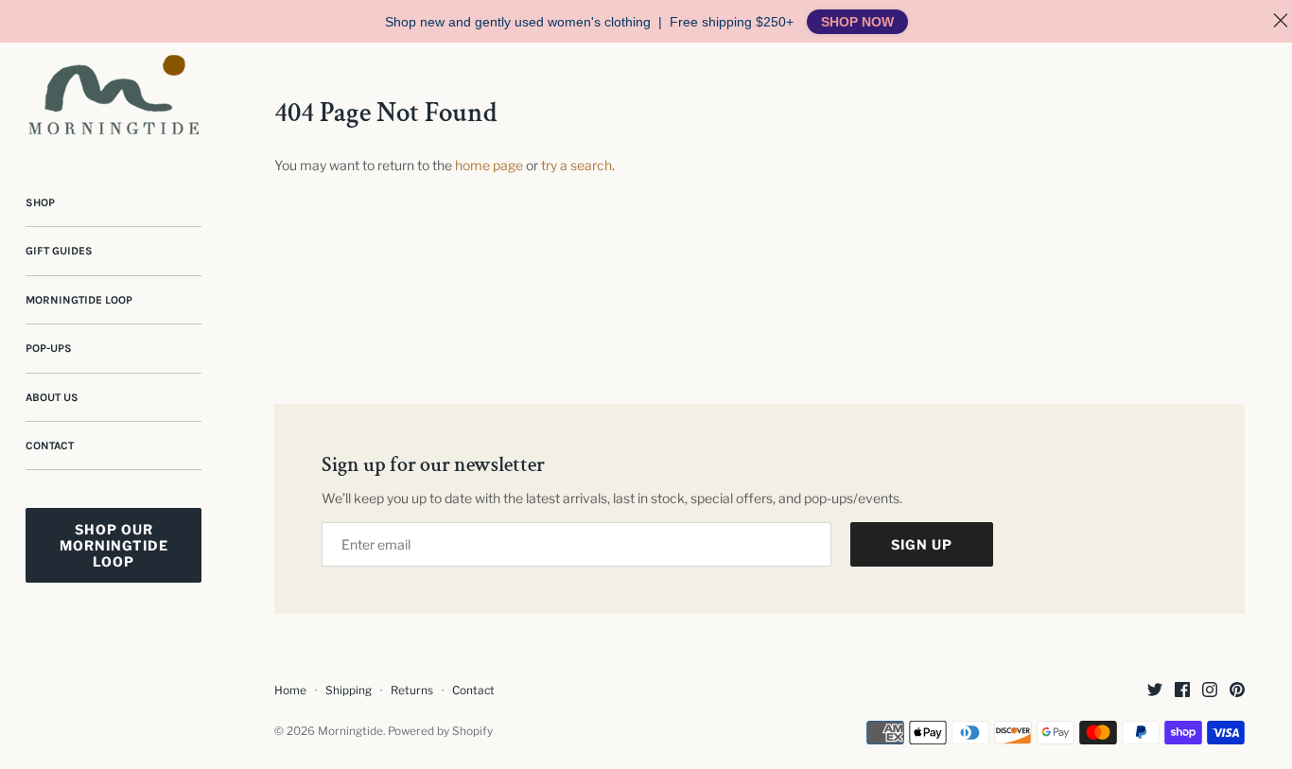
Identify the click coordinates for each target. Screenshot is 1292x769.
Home (290, 690)
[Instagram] (1209, 691)
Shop (40, 202)
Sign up (921, 544)
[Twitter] (1154, 691)
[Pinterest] (1237, 691)
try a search (576, 165)
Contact (50, 445)
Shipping (348, 690)
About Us (52, 397)
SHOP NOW (857, 21)
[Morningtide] (113, 94)
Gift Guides (59, 250)
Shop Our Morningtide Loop (114, 545)
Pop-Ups (49, 348)
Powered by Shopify (440, 731)
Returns (412, 690)
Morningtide (350, 731)
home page (489, 165)
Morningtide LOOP (79, 299)
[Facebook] (1182, 691)
